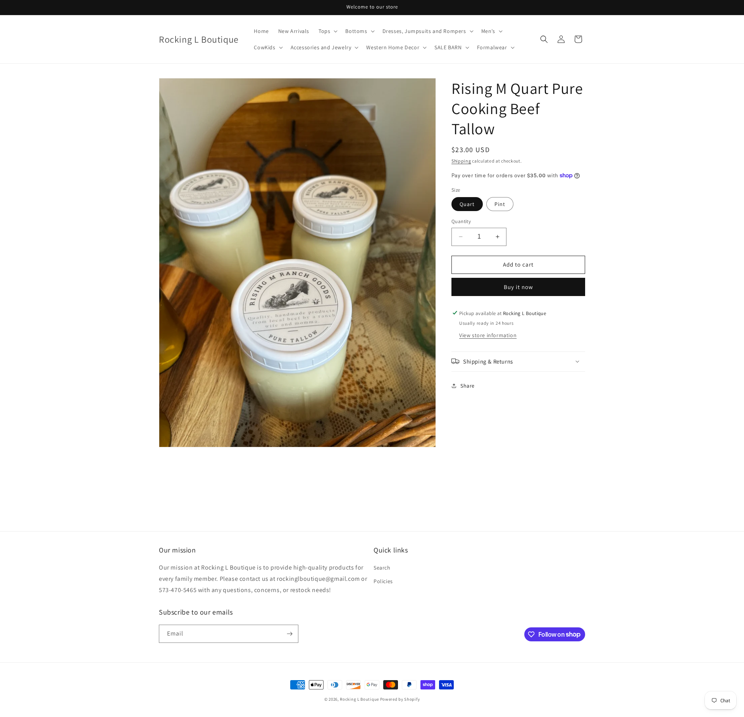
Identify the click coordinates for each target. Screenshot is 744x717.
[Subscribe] (289, 634)
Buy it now (518, 286)
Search (382, 568)
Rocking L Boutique (359, 699)
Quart (467, 204)
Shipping (461, 161)
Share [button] (467, 385)
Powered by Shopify (400, 699)
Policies (383, 581)
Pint (499, 204)
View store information (488, 334)
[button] (327, 31)
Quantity (461, 221)
